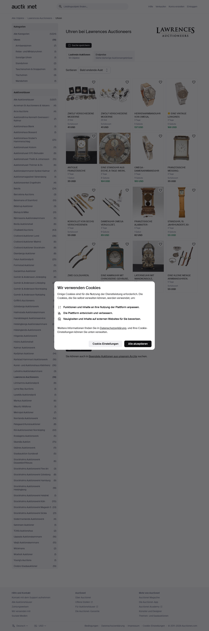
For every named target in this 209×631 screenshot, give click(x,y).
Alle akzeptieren (138, 344)
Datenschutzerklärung (113, 328)
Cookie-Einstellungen (105, 344)
